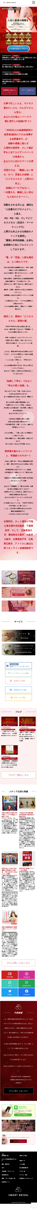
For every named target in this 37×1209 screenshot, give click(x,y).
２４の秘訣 (22, 1164)
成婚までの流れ (23, 1155)
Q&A (3, 1167)
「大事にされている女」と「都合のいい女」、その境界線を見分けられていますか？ (9, 733)
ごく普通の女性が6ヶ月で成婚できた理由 (15, 74)
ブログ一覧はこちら (18, 775)
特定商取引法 (5, 1174)
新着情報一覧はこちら (9, 91)
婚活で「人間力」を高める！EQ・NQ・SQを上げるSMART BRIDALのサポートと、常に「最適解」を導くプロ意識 (27, 736)
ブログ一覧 (22, 1171)
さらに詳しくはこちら (18, 963)
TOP (3, 1154)
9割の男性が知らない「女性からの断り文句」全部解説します (19, 82)
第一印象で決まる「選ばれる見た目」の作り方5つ (17, 66)
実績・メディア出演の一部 (8, 1178)
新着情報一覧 (5, 1155)
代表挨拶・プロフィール (8, 1171)
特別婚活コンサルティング (26, 1178)
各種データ (22, 1160)
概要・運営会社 (6, 1164)
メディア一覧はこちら (27, 91)
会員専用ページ (6, 1182)
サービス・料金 (23, 1174)
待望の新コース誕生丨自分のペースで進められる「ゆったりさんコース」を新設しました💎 (19, 58)
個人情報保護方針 (23, 1167)
